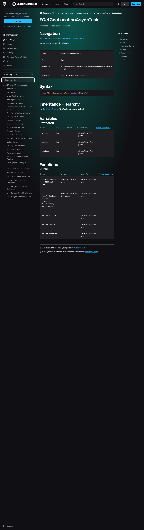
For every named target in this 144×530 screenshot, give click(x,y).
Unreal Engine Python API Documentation (16, 181)
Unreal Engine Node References (19, 197)
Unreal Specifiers (103, 128)
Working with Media (14, 153)
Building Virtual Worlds (15, 103)
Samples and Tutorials (15, 172)
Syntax (122, 42)
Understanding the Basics (16, 96)
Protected (125, 53)
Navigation (124, 39)
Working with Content (15, 100)
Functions (123, 56)
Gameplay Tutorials (14, 120)
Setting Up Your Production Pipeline (17, 158)
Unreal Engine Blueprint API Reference (17, 188)
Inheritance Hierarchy (128, 46)
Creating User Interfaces (16, 146)
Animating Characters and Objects (20, 138)
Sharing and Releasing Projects (18, 169)
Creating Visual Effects (15, 117)
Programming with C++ (15, 127)
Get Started (11, 92)
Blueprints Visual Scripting (16, 124)
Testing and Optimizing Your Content (17, 164)
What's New (11, 89)
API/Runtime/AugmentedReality (71, 38)
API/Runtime (50, 38)
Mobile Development (15, 135)
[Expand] (5, 88)
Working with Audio (14, 149)
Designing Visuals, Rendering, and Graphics (19, 108)
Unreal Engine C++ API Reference (19, 193)
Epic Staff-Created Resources (18, 176)
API (41, 38)
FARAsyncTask (49, 109)
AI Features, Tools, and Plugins (18, 113)
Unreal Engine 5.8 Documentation (15, 85)
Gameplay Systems (14, 131)
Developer (47, 13)
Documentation (56, 13)
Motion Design (12, 142)
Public (123, 60)
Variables (123, 49)
